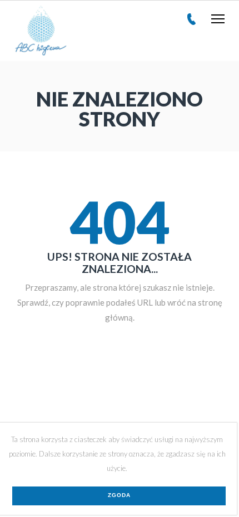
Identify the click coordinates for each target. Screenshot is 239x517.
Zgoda (119, 495)
